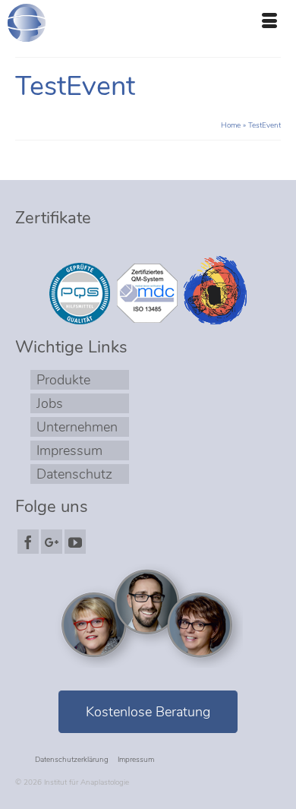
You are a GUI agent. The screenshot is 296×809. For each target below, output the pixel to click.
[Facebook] (28, 541)
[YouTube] (75, 541)
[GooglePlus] (51, 541)
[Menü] (269, 23)
